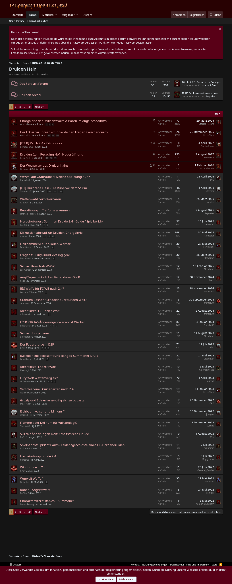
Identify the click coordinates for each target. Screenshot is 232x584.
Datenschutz (177, 564)
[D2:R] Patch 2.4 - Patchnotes (41, 143)
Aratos (23, 202)
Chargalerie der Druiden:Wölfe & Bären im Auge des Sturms (63, 121)
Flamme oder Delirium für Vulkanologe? (48, 422)
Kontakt (135, 564)
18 (49, 236)
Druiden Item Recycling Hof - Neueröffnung (51, 154)
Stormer (24, 191)
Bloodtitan (209, 258)
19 (53, 236)
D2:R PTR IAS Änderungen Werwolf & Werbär (52, 322)
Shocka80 (25, 325)
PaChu (23, 224)
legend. (210, 381)
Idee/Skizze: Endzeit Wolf (38, 367)
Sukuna (210, 425)
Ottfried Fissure (206, 123)
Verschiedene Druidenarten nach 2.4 (47, 389)
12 (51, 158)
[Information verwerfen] (219, 29)
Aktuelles (47, 15)
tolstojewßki (26, 314)
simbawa (24, 303)
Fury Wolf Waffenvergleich (39, 378)
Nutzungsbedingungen (154, 564)
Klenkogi (24, 370)
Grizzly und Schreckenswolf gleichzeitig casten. (53, 400)
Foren (33, 15)
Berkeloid (25, 180)
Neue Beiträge (16, 21)
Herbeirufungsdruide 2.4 (38, 456)
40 (29, 107)
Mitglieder (68, 15)
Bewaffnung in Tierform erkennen (45, 210)
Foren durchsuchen (37, 21)
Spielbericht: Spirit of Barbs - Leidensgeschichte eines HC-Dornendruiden (72, 445)
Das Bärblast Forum (33, 83)
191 (55, 191)
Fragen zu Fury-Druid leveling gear (45, 255)
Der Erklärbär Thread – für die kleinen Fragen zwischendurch (64, 132)
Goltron (24, 381)
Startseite (17, 15)
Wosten (24, 292)
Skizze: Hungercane (34, 333)
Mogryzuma (208, 459)
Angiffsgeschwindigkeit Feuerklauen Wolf (50, 277)
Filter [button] (215, 113)
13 (55, 158)
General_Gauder (205, 470)
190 (49, 191)
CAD (22, 348)
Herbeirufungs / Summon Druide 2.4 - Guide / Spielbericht (61, 221)
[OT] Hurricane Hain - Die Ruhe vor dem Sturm (53, 188)
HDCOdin (25, 124)
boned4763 (26, 258)
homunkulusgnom (29, 504)
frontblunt (209, 302)
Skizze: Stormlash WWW (37, 266)
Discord (87, 15)
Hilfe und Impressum (197, 564)
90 (57, 135)
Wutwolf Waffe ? (32, 478)
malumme (25, 448)
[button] (56, 14)
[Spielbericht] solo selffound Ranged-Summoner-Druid (59, 356)
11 (47, 158)
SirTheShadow (207, 168)
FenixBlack (208, 135)
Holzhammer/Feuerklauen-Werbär (45, 244)
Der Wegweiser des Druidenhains (44, 165)
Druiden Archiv (30, 95)
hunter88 (24, 459)
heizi (22, 280)
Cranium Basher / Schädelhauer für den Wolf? (53, 300)
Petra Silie (25, 135)
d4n (212, 347)
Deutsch (17, 564)
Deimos (24, 169)
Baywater (209, 213)
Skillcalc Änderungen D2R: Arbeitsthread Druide (54, 434)
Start (214, 564)
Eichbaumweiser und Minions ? (42, 411)
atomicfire (210, 85)
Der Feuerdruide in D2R (37, 344)
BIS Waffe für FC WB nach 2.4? (42, 288)
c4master (209, 235)
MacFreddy (25, 403)
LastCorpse (26, 269)
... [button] (24, 107)
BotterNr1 (209, 157)
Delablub (24, 482)
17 (45, 236)
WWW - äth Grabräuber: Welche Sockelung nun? (55, 177)
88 (49, 135)
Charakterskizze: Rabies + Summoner (47, 501)
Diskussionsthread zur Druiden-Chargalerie (51, 232)
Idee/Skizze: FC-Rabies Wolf (39, 311)
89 (53, 135)
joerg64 (24, 414)
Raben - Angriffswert (35, 490)
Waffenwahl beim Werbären (40, 199)
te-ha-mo (209, 224)
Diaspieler (209, 96)
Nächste (39, 107)
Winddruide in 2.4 (33, 467)
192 (60, 191)
